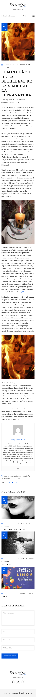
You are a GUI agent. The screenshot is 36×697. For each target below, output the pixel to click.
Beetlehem (8, 476)
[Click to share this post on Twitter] (13, 482)
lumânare (6, 479)
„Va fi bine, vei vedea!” (14, 529)
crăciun (17, 476)
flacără (25, 476)
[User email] (18, 468)
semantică (15, 479)
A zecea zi (7, 564)
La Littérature (10, 65)
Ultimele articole (25, 593)
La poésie (22, 558)
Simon (5, 597)
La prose (21, 65)
